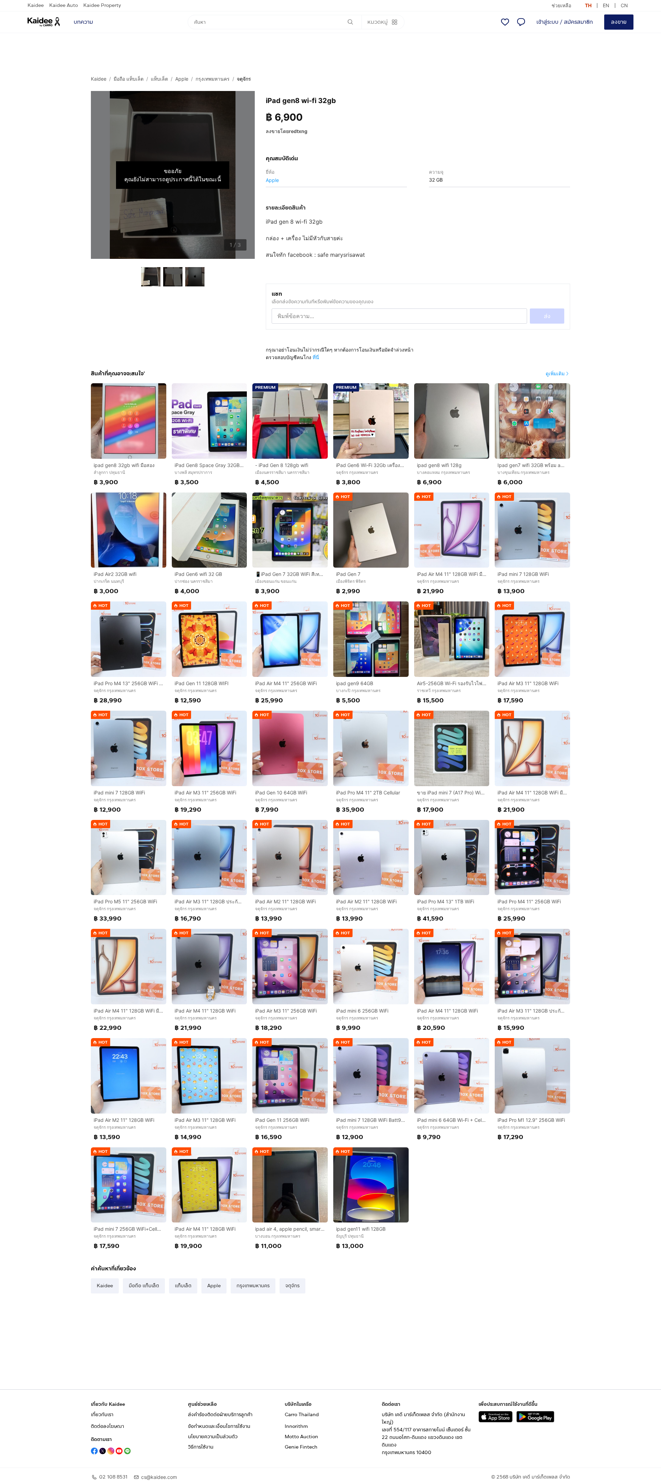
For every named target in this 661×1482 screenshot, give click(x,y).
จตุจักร (244, 79)
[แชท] (521, 22)
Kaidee (36, 5)
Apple (181, 79)
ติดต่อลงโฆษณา (107, 1426)
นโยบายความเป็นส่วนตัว (213, 1436)
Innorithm (296, 1426)
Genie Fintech (301, 1447)
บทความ (83, 22)
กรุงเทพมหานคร (213, 79)
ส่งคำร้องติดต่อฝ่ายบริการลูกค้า (220, 1414)
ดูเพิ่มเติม (555, 373)
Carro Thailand (302, 1414)
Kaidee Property (102, 5)
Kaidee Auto (63, 5)
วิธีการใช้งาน (200, 1447)
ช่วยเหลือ (561, 5)
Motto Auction (301, 1436)
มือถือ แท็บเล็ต (129, 79)
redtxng (298, 131)
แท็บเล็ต (159, 79)
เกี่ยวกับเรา (102, 1414)
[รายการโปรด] (505, 22)
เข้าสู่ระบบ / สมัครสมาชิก (564, 22)
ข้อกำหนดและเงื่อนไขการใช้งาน (219, 1426)
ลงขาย (619, 22)
